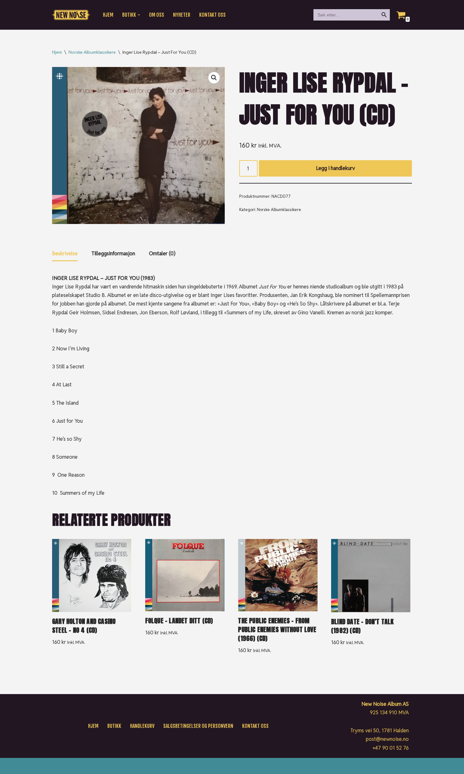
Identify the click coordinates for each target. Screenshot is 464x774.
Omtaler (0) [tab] (162, 253)
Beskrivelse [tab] (65, 253)
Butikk (114, 726)
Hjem (108, 15)
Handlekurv (142, 726)
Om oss (156, 15)
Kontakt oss (212, 15)
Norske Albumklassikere (92, 52)
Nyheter (181, 15)
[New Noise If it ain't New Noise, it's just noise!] (71, 15)
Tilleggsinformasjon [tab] (113, 253)
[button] (139, 15)
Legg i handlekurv (335, 168)
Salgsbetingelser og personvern (198, 726)
